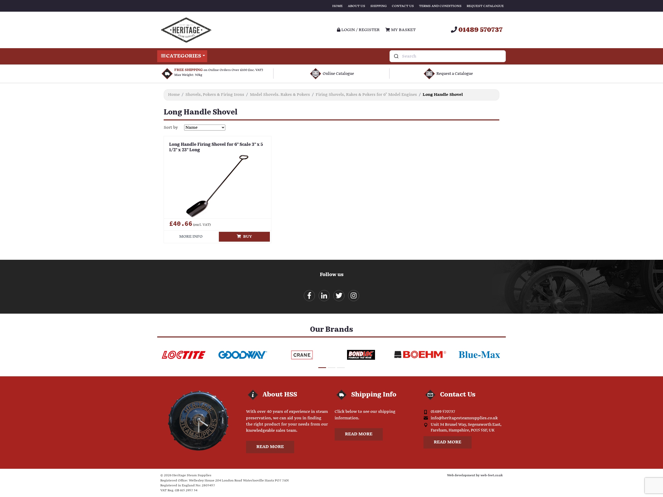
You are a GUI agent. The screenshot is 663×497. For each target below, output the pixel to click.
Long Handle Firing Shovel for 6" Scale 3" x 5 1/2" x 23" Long (216, 147)
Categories (183, 56)
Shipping (378, 6)
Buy (246, 236)
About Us (356, 6)
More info (191, 236)
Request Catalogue (485, 6)
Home (337, 6)
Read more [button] (270, 446)
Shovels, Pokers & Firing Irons (214, 94)
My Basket (402, 29)
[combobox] (448, 56)
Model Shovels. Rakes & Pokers (280, 94)
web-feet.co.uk (491, 475)
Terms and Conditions (440, 6)
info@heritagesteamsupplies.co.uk (464, 418)
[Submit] (396, 56)
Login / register (360, 29)
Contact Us (403, 6)
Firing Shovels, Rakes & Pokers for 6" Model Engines (366, 94)
